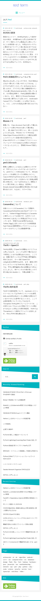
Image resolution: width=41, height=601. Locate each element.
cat (9, 559)
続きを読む (9, 67)
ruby (30, 567)
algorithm (22, 557)
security (17, 569)
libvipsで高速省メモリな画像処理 (14, 400)
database (26, 201)
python (25, 567)
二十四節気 (7, 424)
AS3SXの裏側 (9, 33)
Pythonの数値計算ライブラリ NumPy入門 (17, 445)
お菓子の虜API (8, 429)
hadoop (25, 562)
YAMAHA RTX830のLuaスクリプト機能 (16, 413)
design (5, 562)
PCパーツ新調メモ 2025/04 (12, 504)
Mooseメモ (8, 121)
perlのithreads (10, 162)
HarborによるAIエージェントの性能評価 (16, 418)
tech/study (19, 28)
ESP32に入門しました (10, 475)
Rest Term (25, 596)
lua (17, 564)
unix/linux (15, 571)
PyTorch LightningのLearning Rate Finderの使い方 (20, 440)
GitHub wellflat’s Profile (13, 338)
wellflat (11, 343)
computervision (29, 74)
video (21, 571)
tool (29, 569)
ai (13, 557)
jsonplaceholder (17, 345)
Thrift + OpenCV (11, 245)
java (4, 564)
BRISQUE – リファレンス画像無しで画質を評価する (20, 451)
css (25, 559)
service (8, 30)
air (16, 557)
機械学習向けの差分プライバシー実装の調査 (18, 524)
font (19, 562)
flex (15, 562)
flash (10, 562)
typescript (6, 571)
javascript (11, 564)
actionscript (27, 28)
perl (4, 30)
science (10, 569)
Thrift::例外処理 (10, 287)
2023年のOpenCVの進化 (11, 514)
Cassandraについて (12, 204)
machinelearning (25, 564)
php (18, 243)
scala (4, 569)
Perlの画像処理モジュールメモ (17, 77)
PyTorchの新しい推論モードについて (15, 435)
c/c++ (25, 240)
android (29, 557)
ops (11, 567)
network (34, 28)
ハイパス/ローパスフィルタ (12, 464)
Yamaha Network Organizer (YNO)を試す (16, 469)
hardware (32, 562)
